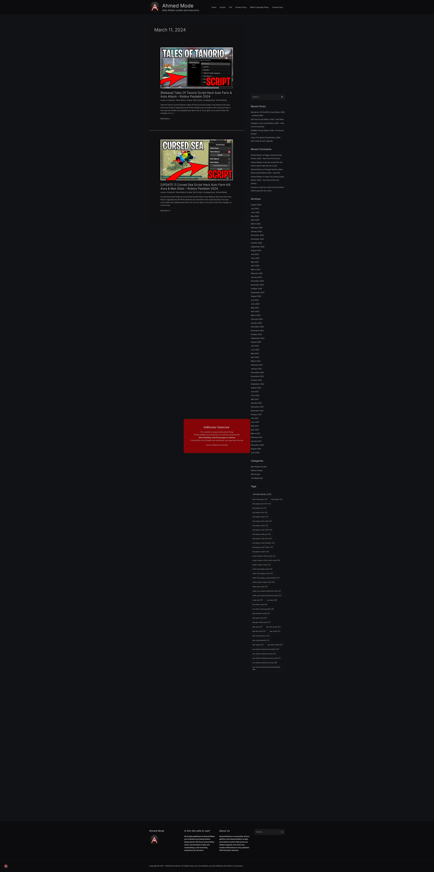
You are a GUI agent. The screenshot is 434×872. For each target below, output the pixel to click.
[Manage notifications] (6, 866)
